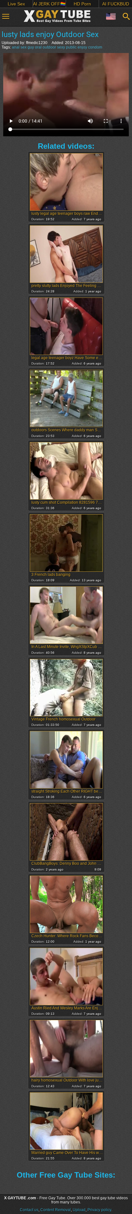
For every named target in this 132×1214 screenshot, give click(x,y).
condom (95, 47)
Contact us (29, 1210)
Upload (79, 1210)
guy (31, 47)
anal (16, 47)
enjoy (82, 47)
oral (38, 47)
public (71, 47)
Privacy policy (99, 1210)
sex (24, 47)
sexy (61, 47)
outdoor (49, 47)
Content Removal (55, 1210)
